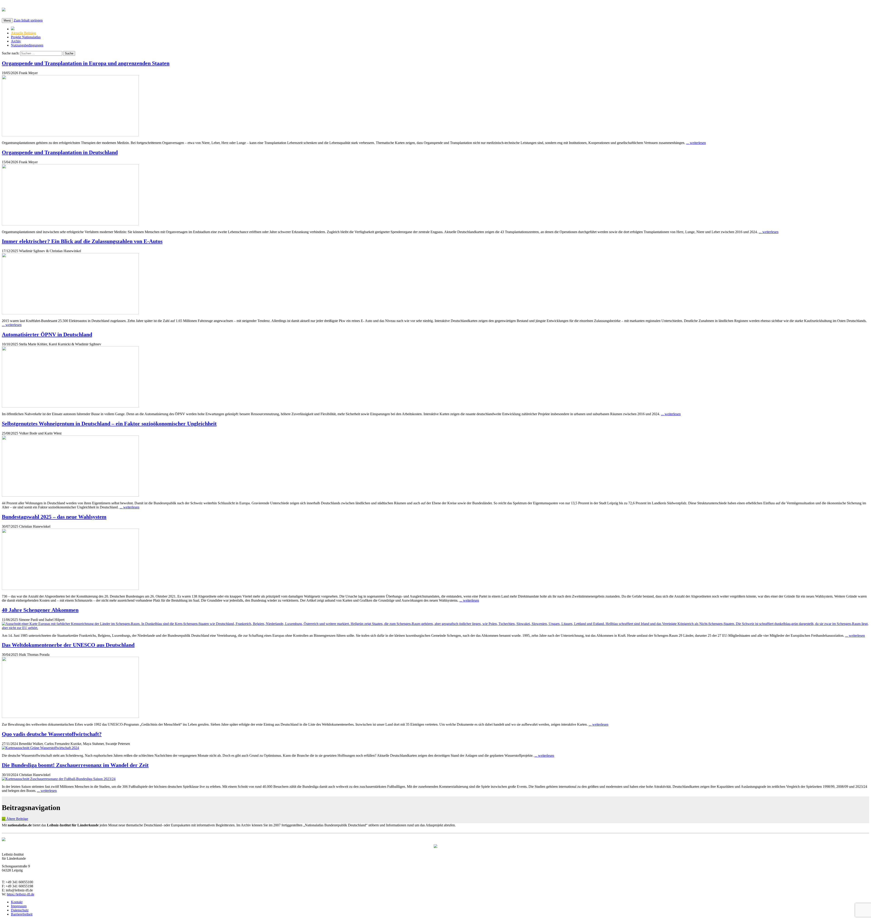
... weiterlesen (696, 143)
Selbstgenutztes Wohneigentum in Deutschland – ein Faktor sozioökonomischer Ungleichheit (109, 424)
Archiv (16, 41)
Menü (7, 20)
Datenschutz (20, 910)
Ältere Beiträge (15, 819)
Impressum (19, 906)
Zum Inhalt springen (28, 20)
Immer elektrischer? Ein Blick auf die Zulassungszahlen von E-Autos (82, 241)
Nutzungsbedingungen (27, 45)
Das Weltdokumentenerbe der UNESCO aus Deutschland (68, 645)
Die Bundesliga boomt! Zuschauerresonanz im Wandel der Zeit (75, 765)
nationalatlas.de (32, 9)
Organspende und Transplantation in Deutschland (60, 152)
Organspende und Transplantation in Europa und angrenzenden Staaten (85, 63)
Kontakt (16, 902)
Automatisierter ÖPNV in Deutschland (47, 334)
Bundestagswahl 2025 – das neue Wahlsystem (54, 517)
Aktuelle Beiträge (23, 33)
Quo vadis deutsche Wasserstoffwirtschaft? (52, 734)
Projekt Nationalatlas (26, 37)
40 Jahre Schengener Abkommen (40, 610)
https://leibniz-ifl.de (20, 894)
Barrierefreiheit (21, 914)
